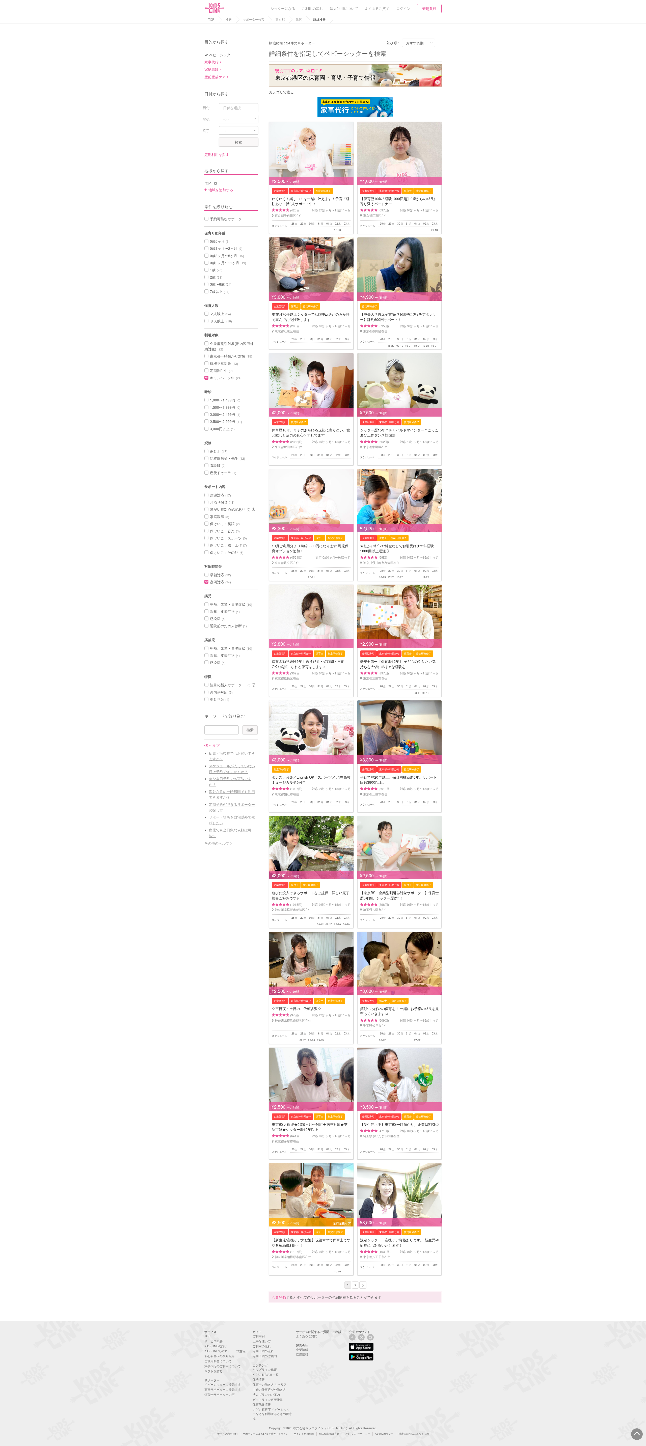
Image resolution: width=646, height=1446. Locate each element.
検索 (229, 19)
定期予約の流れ (263, 1351)
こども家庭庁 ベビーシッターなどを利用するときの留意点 (272, 1413)
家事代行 (211, 61)
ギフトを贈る (213, 1371)
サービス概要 (213, 1341)
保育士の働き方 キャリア (270, 1384)
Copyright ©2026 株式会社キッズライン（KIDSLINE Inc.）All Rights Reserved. (323, 1428)
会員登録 (279, 1297)
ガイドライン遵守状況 (268, 1399)
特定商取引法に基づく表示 (414, 1433)
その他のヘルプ (216, 843)
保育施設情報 (262, 1404)
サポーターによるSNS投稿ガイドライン (265, 1433)
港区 (299, 19)
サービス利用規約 (227, 1433)
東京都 (280, 19)
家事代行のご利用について (222, 1366)
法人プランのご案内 (266, 1394)
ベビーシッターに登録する (222, 1384)
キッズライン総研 (265, 1369)
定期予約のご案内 (265, 1356)
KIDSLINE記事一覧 (266, 1374)
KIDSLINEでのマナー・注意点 (225, 1351)
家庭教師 (211, 69)
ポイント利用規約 (304, 1433)
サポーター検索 (253, 19)
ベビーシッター (221, 54)
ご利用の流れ (262, 1346)
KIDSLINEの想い (215, 1346)
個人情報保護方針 (329, 1433)
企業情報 (302, 1349)
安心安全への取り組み (219, 1356)
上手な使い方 (262, 1341)
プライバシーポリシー (357, 1433)
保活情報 (259, 1379)
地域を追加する (220, 189)
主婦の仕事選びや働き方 (269, 1389)
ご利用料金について (218, 1361)
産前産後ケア (215, 76)
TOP (211, 19)
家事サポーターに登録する (222, 1389)
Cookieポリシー (384, 1433)
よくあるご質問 (306, 1336)
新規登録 (429, 8)
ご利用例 (259, 1336)
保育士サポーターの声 (219, 1394)
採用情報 (302, 1354)
